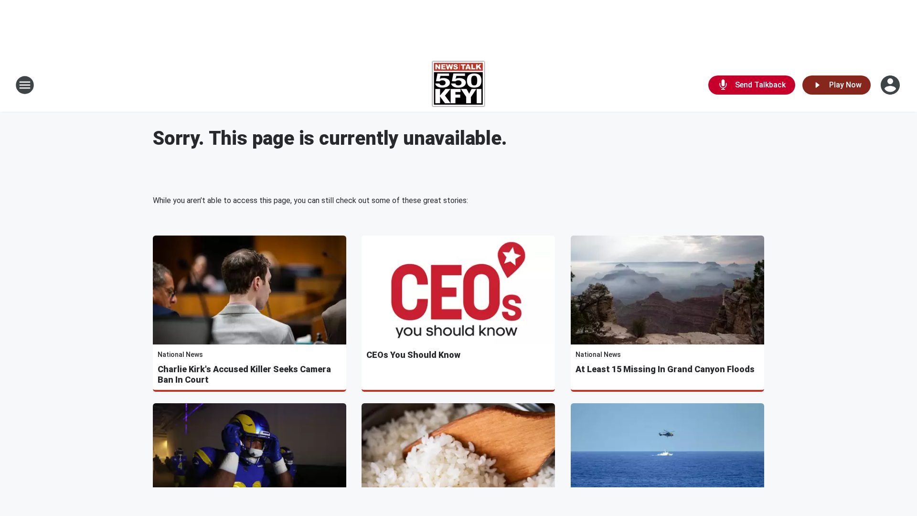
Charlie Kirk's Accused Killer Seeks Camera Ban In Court (244, 374)
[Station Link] (458, 85)
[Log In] (891, 85)
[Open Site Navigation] (24, 85)
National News (180, 354)
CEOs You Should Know (413, 355)
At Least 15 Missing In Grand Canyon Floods (665, 369)
